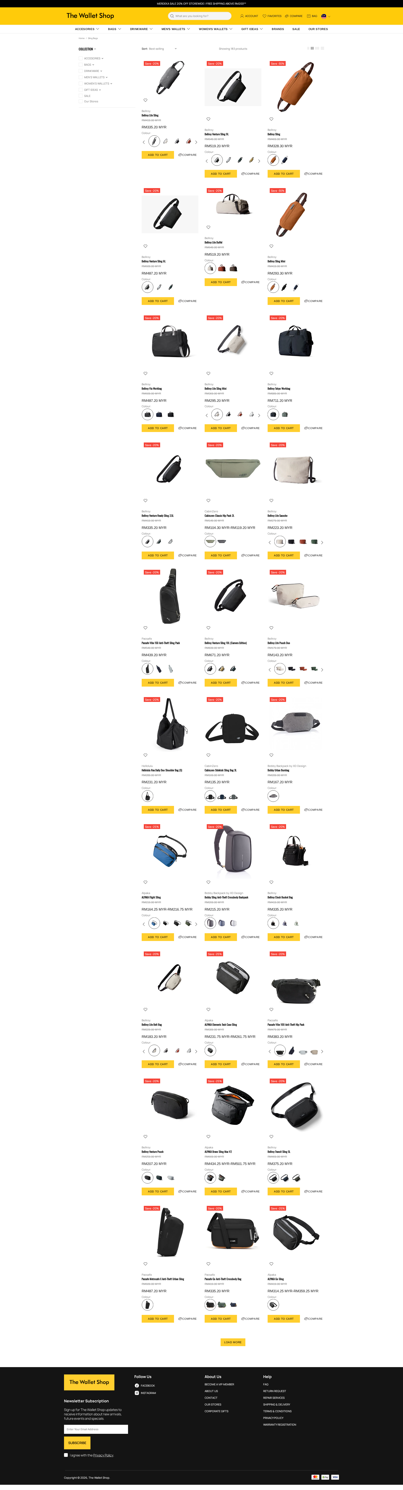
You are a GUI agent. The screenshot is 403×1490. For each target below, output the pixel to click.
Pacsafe (147, 638)
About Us (211, 1391)
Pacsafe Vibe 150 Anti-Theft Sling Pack (161, 643)
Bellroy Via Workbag (152, 388)
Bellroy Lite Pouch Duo (279, 643)
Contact (211, 1398)
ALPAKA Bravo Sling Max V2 (218, 1151)
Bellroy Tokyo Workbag (279, 388)
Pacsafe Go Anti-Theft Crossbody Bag (223, 1279)
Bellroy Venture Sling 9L (217, 134)
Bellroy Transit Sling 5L (279, 1151)
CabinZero (211, 511)
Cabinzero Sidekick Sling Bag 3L (221, 770)
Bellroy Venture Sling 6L (154, 261)
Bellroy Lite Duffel (213, 242)
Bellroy (146, 111)
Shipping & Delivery (276, 1404)
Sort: (145, 49)
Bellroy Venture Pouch (153, 1151)
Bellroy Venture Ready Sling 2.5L (158, 515)
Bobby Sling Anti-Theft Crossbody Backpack (226, 897)
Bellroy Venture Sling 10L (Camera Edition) (226, 643)
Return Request (274, 1391)
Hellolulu (147, 766)
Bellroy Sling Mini (276, 261)
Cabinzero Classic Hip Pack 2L (219, 515)
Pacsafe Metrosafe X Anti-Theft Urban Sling (163, 1279)
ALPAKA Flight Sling (151, 897)
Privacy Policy (103, 1455)
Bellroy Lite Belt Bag (152, 1024)
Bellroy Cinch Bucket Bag (280, 897)
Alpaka (146, 893)
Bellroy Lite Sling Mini (215, 388)
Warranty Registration (279, 1424)
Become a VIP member (219, 1384)
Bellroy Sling (274, 134)
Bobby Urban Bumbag (278, 770)
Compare (189, 154)
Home (82, 38)
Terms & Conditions (277, 1411)
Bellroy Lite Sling (150, 115)
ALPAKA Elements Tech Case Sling (221, 1024)
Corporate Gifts (216, 1411)
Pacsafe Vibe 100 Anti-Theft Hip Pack (286, 1024)
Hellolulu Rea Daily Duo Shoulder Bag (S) (162, 770)
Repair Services (274, 1398)
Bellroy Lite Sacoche (277, 515)
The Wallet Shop (90, 16)
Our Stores (213, 1404)
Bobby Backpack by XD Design (287, 766)
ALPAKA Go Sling (276, 1279)
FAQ (265, 1384)
